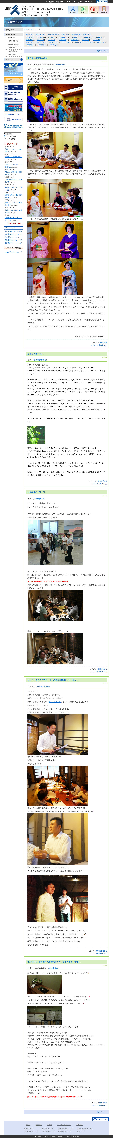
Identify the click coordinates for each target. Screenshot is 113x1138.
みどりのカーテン (35, 354)
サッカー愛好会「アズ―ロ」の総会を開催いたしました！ (53, 680)
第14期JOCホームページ (13, 240)
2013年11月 (53, 42)
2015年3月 (29, 37)
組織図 (49, 1125)
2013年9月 (78, 42)
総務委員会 (12, 55)
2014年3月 (85, 40)
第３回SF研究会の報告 (37, 58)
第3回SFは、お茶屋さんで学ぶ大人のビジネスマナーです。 (53, 962)
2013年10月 (66, 42)
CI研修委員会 (12, 48)
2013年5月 (41, 45)
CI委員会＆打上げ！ (36, 492)
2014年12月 (63, 37)
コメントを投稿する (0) (99, 345)
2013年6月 (29, 45)
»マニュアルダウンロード (13, 252)
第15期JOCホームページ (13, 237)
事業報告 (79, 1125)
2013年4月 (53, 45)
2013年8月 (89, 42)
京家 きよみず (55, 702)
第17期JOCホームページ (13, 231)
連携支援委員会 (13, 44)
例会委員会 (12, 37)
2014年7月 (40, 40)
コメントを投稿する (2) (99, 484)
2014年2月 (96, 40)
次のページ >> (102, 51)
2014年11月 (75, 37)
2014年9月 (99, 37)
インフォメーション (64, 1125)
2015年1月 (51, 37)
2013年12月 (41, 42)
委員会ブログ (33, 29)
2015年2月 (40, 37)
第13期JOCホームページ (13, 243)
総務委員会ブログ (64, 1131)
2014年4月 (74, 40)
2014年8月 (29, 40)
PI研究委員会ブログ (48, 1131)
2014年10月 (87, 37)
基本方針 (39, 1125)
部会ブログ (81, 1131)
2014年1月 (29, 42)
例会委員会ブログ (47, 1129)
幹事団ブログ (28, 1129)
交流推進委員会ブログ (66, 1129)
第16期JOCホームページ (13, 234)
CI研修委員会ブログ (31, 1131)
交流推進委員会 (13, 41)
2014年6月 (51, 40)
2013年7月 (100, 42)
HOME (26, 29)
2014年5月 (62, 40)
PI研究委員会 (12, 51)
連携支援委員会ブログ (84, 1129)
